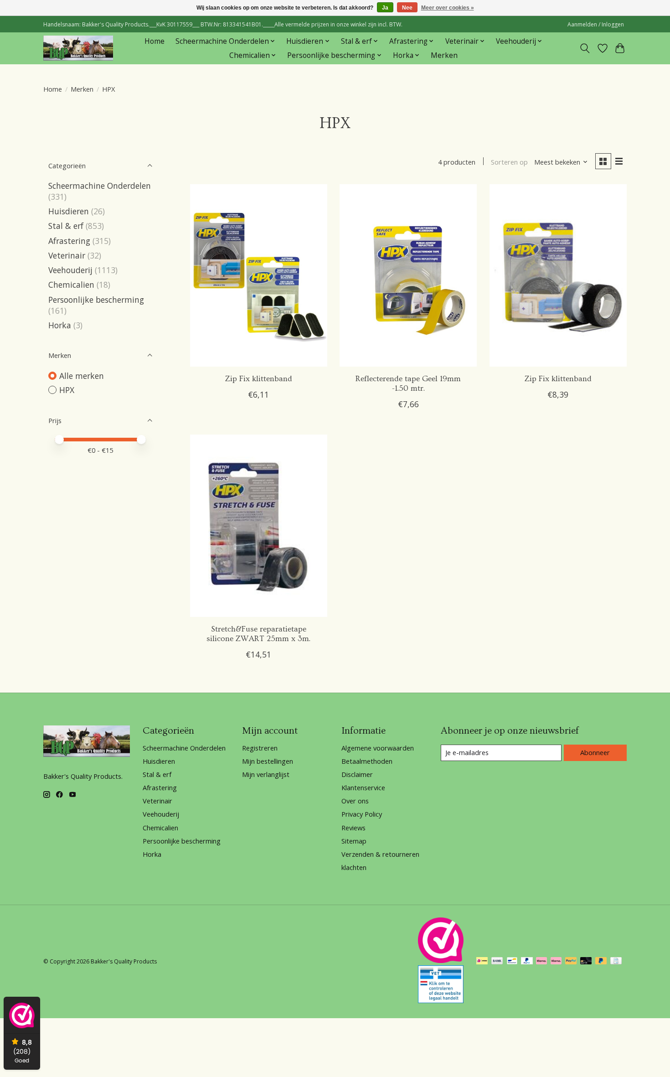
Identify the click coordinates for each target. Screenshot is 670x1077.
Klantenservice (363, 787)
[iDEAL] (482, 961)
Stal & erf (65, 225)
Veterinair (66, 255)
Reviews (353, 827)
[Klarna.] (556, 961)
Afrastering (69, 240)
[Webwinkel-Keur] (441, 959)
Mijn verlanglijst (265, 774)
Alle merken (81, 375)
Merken (444, 55)
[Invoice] (616, 961)
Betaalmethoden (366, 761)
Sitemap (353, 840)
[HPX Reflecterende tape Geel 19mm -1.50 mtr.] (408, 275)
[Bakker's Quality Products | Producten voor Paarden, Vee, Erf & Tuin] (78, 48)
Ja (385, 8)
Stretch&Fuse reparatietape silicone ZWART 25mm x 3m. (258, 634)
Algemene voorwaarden (377, 747)
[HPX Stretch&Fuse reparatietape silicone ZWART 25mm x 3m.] (258, 526)
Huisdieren (68, 211)
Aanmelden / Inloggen (595, 24)
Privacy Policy (361, 813)
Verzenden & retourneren (380, 854)
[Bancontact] (512, 961)
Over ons (355, 800)
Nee (407, 8)
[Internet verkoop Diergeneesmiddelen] (441, 999)
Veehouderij (70, 269)
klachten (353, 867)
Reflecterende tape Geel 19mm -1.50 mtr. (408, 383)
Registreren (260, 747)
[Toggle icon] (585, 48)
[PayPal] (527, 961)
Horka (59, 325)
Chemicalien (71, 284)
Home (154, 41)
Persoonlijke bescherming (96, 299)
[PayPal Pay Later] (601, 961)
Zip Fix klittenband (258, 378)
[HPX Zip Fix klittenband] (258, 275)
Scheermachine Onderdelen (99, 185)
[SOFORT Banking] (541, 961)
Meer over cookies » (447, 8)
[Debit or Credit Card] (586, 961)
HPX (66, 389)
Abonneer (595, 752)
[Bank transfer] (497, 961)
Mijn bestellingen (267, 761)
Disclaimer (357, 774)
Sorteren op (509, 161)
